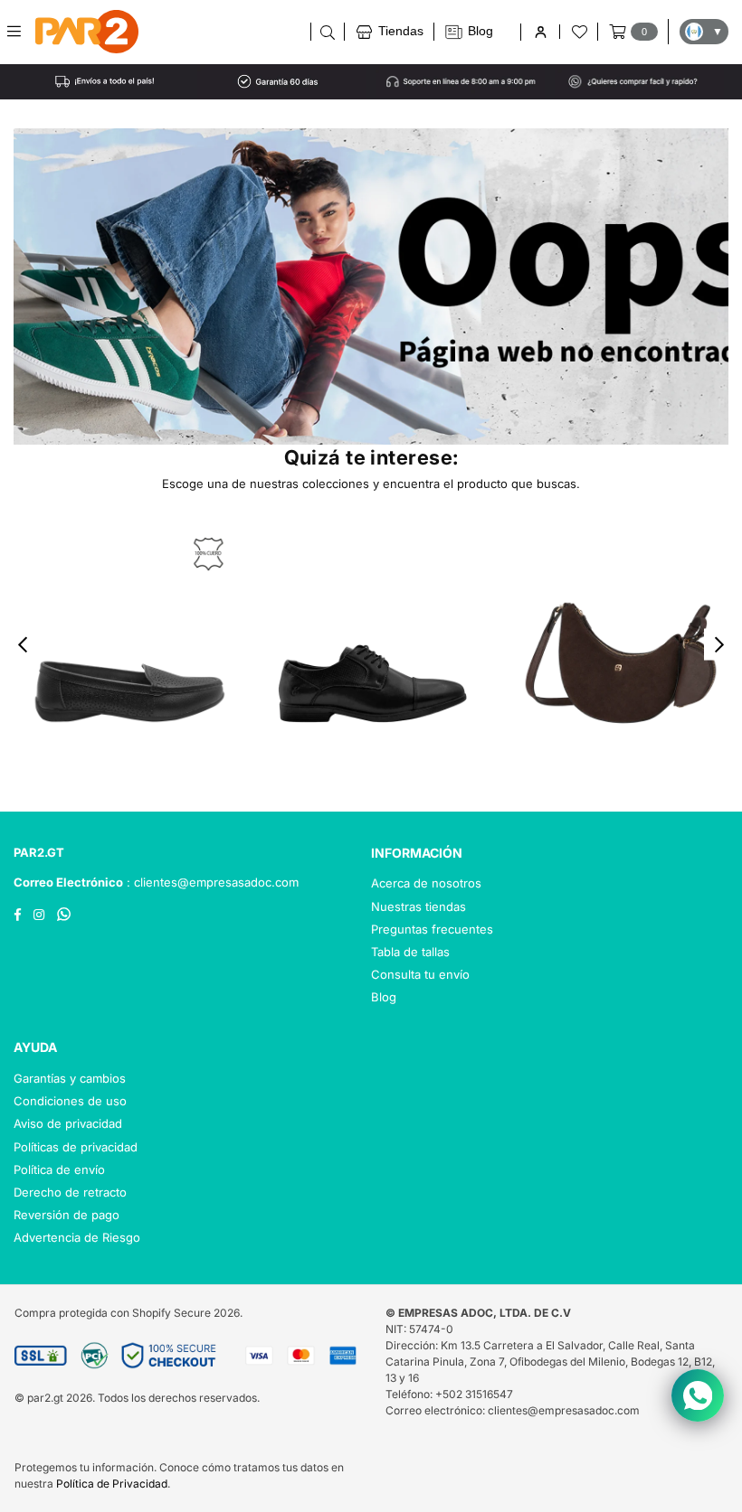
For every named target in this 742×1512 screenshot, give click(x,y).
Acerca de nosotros (426, 883)
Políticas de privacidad (76, 1147)
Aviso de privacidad (68, 1123)
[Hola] (539, 32)
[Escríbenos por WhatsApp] (697, 1395)
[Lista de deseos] (578, 31)
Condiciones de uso (70, 1101)
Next (720, 645)
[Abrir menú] (20, 31)
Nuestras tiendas (418, 906)
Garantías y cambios (70, 1078)
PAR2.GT (39, 852)
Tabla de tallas (410, 951)
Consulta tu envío (420, 974)
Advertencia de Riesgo (77, 1237)
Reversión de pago (66, 1214)
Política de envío (59, 1169)
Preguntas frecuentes (432, 929)
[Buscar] (327, 32)
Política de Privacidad (111, 1483)
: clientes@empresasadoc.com (211, 882)
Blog (383, 997)
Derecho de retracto (70, 1192)
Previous (23, 645)
